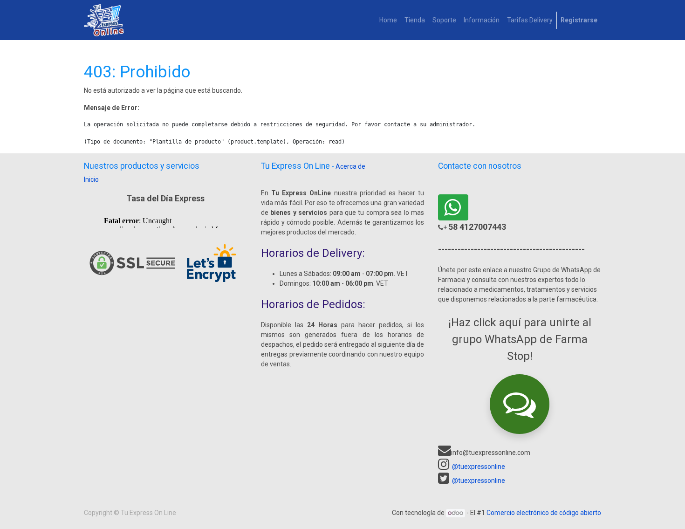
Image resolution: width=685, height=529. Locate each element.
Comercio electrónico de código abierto (543, 512)
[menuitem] (388, 20)
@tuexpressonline (478, 466)
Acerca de (350, 166)
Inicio (91, 179)
